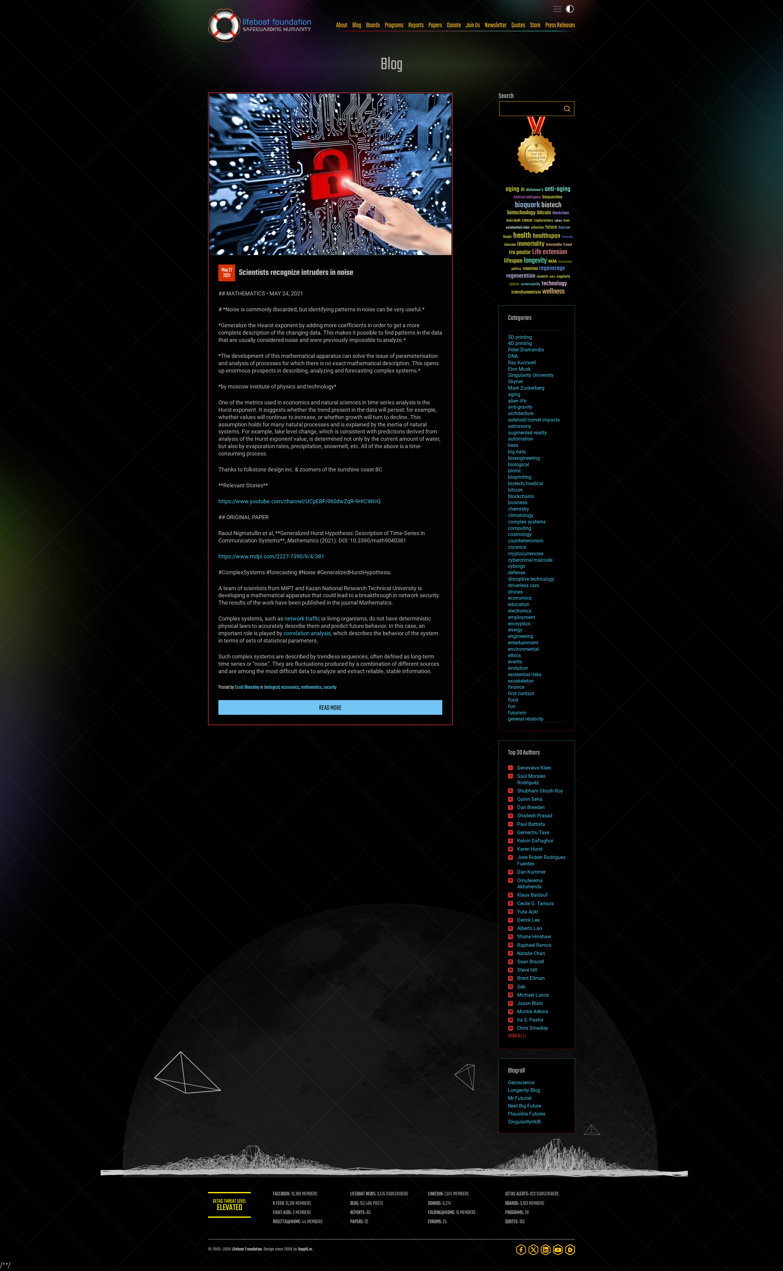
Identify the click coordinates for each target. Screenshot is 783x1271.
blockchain (560, 213)
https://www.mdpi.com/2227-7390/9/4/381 (271, 556)
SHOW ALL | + (517, 1036)
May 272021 (226, 273)
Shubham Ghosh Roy (540, 791)
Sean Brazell (530, 962)
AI (523, 190)
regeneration (520, 275)
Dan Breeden (531, 807)
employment (521, 617)
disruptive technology (531, 579)
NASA (552, 261)
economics (290, 688)
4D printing (520, 343)
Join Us (473, 25)
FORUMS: (435, 1222)
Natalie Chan (531, 953)
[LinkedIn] (546, 1249)
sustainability (530, 285)
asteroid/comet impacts (534, 420)
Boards (373, 25)
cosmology (520, 534)
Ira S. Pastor (530, 1020)
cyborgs (516, 566)
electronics (519, 611)
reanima (530, 269)
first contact (521, 693)
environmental (523, 649)
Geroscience (521, 1082)
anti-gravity (520, 407)
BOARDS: (512, 1204)
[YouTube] (558, 1249)
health (522, 235)
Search (567, 108)
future (551, 227)
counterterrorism (526, 541)
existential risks (517, 228)
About (341, 25)
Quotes (518, 25)
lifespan (513, 260)
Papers (435, 25)
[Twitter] (533, 1249)
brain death (514, 221)
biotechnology (521, 213)
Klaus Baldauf (532, 895)
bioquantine (552, 197)
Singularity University (531, 375)
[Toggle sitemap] (557, 9)
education (518, 604)
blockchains (521, 496)
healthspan (546, 236)
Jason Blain (530, 1003)
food (513, 700)
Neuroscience (565, 262)
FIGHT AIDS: (282, 1213)
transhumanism (526, 292)
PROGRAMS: (514, 1213)
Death (566, 221)
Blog (356, 25)
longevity (535, 261)
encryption (519, 624)
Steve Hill (527, 970)
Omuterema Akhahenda (530, 884)
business (517, 502)
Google (507, 237)
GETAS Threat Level (229, 1206)
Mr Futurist (520, 1098)
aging (512, 189)
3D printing (520, 337)
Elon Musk (519, 369)
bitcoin (544, 213)
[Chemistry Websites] (537, 146)
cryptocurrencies (526, 554)
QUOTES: (511, 1222)
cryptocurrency (543, 221)
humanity (567, 237)
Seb (521, 987)
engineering (520, 636)
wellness (553, 292)
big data (517, 452)
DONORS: (435, 1204)
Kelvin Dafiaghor (535, 841)
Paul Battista (531, 824)
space (514, 284)
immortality (530, 244)
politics (516, 269)
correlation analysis (307, 633)
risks (552, 277)
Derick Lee (528, 920)
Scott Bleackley (247, 688)
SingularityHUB (524, 1122)
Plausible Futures (526, 1114)
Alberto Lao (529, 928)
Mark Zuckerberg (526, 388)
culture (558, 221)
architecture (520, 413)
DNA (513, 356)
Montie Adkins (532, 1011)
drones (515, 592)
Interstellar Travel (559, 245)
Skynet (515, 381)
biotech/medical (525, 483)
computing (519, 528)
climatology (520, 515)
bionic (514, 471)
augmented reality (527, 433)
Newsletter (496, 25)
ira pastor (520, 252)
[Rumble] (570, 1249)
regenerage (552, 268)
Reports (416, 25)
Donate (454, 25)
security (330, 688)
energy (515, 630)
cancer (527, 220)
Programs (394, 25)
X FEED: (278, 1204)
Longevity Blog (524, 1090)
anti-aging (557, 189)
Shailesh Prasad (534, 816)
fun (511, 706)
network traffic (302, 618)
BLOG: (354, 1204)
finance (516, 687)
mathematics (311, 688)
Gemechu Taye (533, 832)
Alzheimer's (534, 190)
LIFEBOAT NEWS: (363, 1194)
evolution (518, 668)
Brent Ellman (531, 978)
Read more (330, 708)
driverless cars (523, 585)
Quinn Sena (529, 799)
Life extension (549, 252)
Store (535, 25)
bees (513, 445)
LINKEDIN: (435, 1194)
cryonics (517, 547)
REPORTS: (358, 1213)
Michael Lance (533, 995)
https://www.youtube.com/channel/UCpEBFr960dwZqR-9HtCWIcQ (299, 501)
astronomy (519, 426)
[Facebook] (521, 1249)
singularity (563, 277)
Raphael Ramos (534, 945)
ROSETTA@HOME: (287, 1222)
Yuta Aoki (527, 912)
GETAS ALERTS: (517, 1194)
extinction (537, 228)
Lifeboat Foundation (247, 1249)
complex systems (527, 522)
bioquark (527, 205)
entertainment (523, 643)
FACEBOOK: (281, 1194)
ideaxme (510, 245)
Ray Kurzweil (522, 363)
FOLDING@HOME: (441, 1213)
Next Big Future (524, 1106)
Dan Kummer (531, 872)
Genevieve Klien (534, 768)
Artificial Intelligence (527, 198)
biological (272, 688)
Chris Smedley (532, 1028)
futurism (564, 228)
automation (520, 439)
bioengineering (524, 458)
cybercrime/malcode (530, 560)
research (542, 277)
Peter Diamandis (526, 350)
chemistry (518, 509)
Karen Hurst (530, 849)
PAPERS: (357, 1222)
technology (554, 283)
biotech (551, 205)
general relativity (526, 719)
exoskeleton (521, 681)
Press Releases (560, 25)
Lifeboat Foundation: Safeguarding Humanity (260, 25)
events (515, 662)
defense (516, 573)
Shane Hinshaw (534, 936)
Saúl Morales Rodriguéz (531, 779)
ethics (514, 655)
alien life (517, 401)
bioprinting (519, 477)
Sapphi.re (305, 1249)
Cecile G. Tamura (535, 903)
